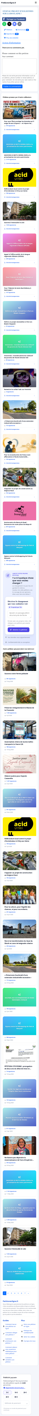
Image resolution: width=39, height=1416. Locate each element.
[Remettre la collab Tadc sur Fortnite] (19, 383)
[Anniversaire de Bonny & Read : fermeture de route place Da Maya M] (19, 517)
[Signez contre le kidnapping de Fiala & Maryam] (19, 551)
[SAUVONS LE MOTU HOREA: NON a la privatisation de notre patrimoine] (19, 150)
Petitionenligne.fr (8, 3)
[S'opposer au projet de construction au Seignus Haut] (19, 483)
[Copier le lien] (19, 24)
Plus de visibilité (12, 38)
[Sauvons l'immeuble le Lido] (19, 216)
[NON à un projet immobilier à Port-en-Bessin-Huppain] (19, 316)
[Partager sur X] (9, 24)
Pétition (9, 30)
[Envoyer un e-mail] (14, 24)
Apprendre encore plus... (15, 1388)
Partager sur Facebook (16, 19)
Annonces (23, 30)
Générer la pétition (20, 630)
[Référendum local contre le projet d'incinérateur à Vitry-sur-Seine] (19, 183)
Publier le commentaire (12, 86)
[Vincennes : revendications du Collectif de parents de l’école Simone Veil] (19, 350)
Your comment (7, 56)
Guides (6, 1320)
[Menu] (36, 3)
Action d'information (11, 43)
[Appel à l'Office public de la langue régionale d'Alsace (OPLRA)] (19, 249)
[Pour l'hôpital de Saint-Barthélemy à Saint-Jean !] (19, 283)
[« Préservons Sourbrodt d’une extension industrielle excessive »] (19, 416)
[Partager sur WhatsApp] (4, 24)
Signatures (12, 34)
